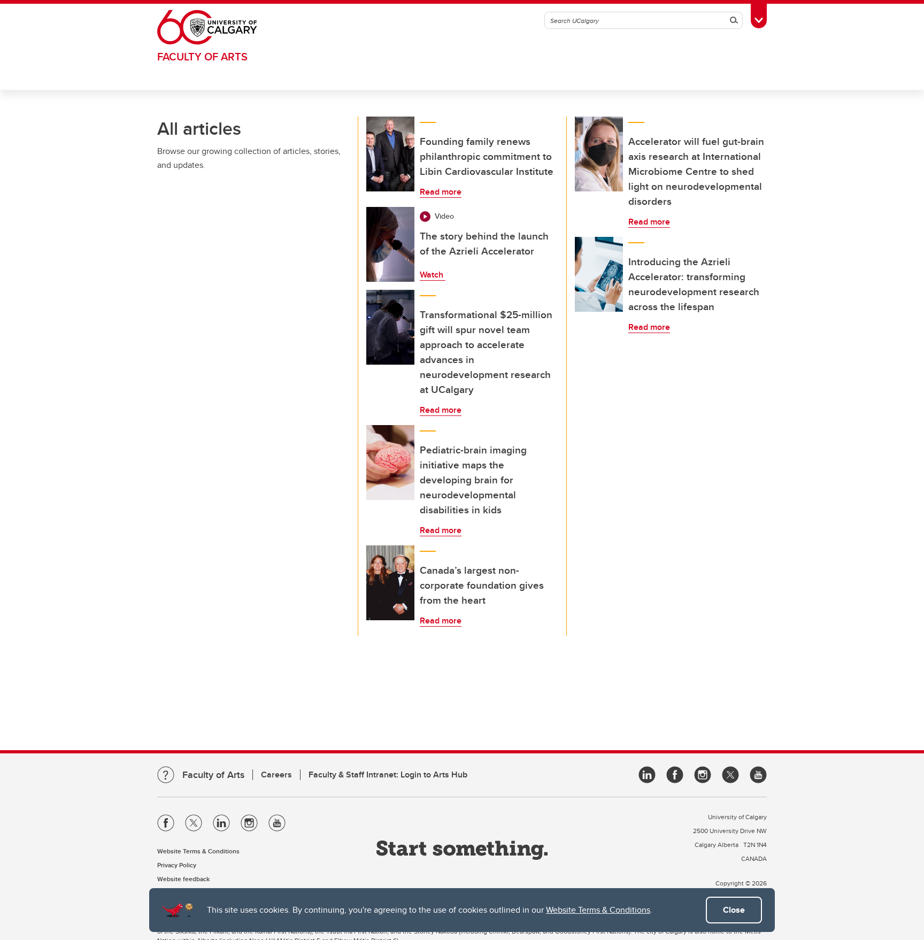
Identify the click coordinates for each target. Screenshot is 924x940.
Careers (276, 774)
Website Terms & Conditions (598, 910)
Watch (432, 274)
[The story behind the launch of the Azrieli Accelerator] (390, 244)
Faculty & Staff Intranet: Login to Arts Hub (388, 774)
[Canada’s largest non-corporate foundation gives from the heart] (390, 582)
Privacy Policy (176, 864)
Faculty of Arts (202, 56)
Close (734, 910)
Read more (440, 192)
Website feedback (183, 878)
